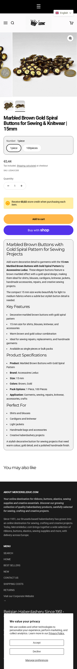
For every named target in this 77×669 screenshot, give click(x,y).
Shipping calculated (26, 166)
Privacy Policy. (57, 633)
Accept (37, 642)
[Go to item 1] (9, 106)
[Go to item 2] (20, 106)
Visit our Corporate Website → (19, 598)
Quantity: (9, 178)
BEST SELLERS (12, 565)
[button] (63, 13)
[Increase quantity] (21, 185)
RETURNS (9, 590)
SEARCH (8, 553)
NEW (6, 571)
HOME (7, 559)
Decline (37, 651)
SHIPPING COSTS (13, 584)
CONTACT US (11, 577)
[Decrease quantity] (8, 185)
